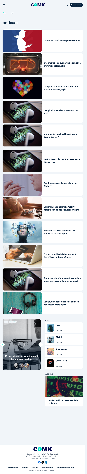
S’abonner (25, 467)
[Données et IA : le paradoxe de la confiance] (64, 386)
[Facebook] (39, 462)
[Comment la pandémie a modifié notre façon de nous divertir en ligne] (22, 208)
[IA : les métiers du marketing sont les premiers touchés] (22, 344)
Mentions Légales (47, 467)
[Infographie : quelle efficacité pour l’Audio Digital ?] (22, 135)
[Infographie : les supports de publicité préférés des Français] (22, 64)
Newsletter (75, 5)
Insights (12, 322)
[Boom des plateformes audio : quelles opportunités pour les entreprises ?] (22, 279)
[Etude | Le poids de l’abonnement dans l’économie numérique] (22, 256)
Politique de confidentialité (65, 467)
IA (6, 322)
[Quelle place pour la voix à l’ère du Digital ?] (22, 185)
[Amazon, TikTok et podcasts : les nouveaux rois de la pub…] (22, 232)
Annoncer (35, 467)
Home (4, 13)
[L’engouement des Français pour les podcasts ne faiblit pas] (22, 303)
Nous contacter (13, 467)
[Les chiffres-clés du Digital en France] (22, 41)
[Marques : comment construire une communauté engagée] (22, 88)
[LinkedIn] (46, 462)
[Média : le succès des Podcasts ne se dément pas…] (22, 161)
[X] (42, 462)
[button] (3, 4)
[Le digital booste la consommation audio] (22, 112)
